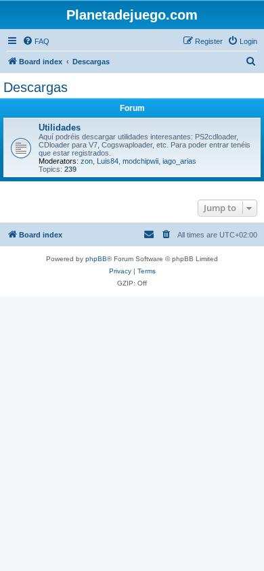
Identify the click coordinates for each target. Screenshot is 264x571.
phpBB (96, 258)
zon (87, 161)
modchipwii (140, 161)
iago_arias (179, 161)
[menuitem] (35, 41)
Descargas (35, 87)
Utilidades (60, 127)
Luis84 (107, 161)
